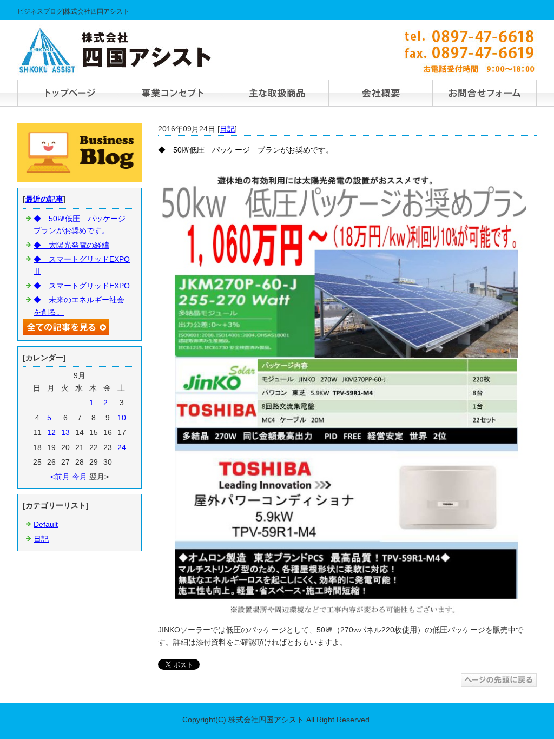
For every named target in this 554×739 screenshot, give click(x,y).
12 (51, 432)
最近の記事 (44, 199)
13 (65, 432)
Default (46, 524)
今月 (79, 476)
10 (121, 417)
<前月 (60, 476)
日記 (227, 128)
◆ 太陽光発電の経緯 (71, 245)
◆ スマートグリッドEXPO (82, 285)
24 (121, 447)
